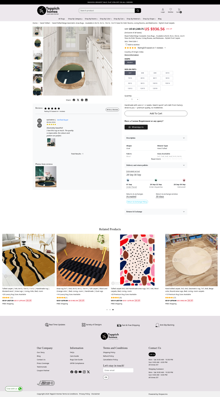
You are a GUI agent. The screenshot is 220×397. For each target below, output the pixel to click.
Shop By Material (133, 19)
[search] (138, 10)
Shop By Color (105, 19)
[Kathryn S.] (51, 142)
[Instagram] (84, 371)
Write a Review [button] (112, 110)
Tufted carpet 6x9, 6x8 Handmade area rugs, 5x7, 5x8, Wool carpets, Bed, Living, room (26, 289)
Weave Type (162, 146)
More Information (132, 55)
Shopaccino (163, 394)
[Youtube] (80, 371)
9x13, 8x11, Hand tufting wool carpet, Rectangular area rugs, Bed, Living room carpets (137, 289)
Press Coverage (43, 363)
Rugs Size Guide (76, 359)
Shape (129, 146)
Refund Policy (108, 356)
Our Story (41, 352)
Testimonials (42, 367)
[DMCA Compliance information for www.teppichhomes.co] (46, 383)
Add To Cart (156, 113)
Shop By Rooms (91, 19)
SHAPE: (127, 59)
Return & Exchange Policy (137, 202)
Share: (68, 100)
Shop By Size (118, 19)
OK (106, 377)
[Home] (48, 10)
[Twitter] (88, 371)
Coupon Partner (43, 370)
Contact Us (41, 359)
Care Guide (74, 356)
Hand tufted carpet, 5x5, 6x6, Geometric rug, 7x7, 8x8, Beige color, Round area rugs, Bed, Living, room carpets (81, 289)
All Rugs (62, 19)
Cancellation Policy (110, 359)
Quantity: (128, 96)
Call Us (152, 354)
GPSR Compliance (77, 363)
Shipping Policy (109, 352)
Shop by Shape (148, 19)
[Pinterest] (76, 371)
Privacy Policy (84, 394)
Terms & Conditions (70, 394)
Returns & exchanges (134, 194)
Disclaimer (95, 394)
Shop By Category (75, 19)
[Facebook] (72, 371)
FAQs (72, 352)
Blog (159, 19)
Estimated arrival (133, 171)
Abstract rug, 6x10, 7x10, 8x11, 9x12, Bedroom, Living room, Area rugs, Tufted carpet (190, 289)
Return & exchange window (167, 194)
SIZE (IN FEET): (130, 69)
